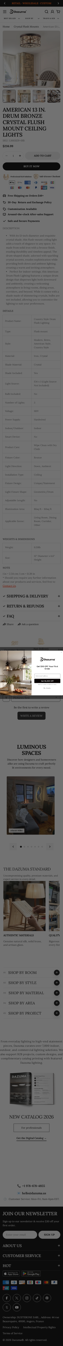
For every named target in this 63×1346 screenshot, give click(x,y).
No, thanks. (47, 688)
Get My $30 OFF (47, 681)
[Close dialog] (61, 652)
